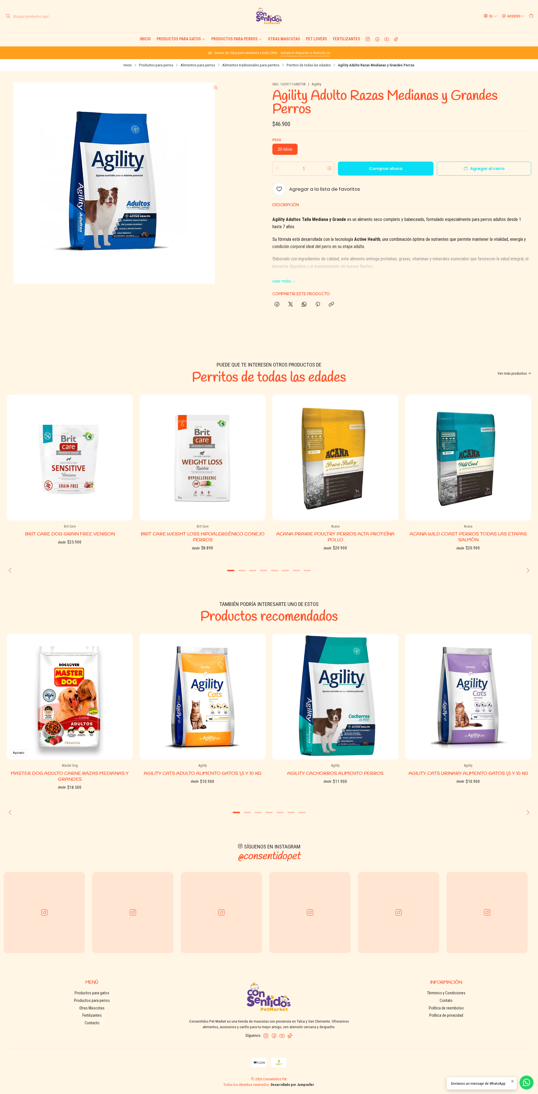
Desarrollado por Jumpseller (292, 1085)
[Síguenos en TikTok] (395, 39)
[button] (231, 570)
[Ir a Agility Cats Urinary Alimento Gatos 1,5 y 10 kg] (468, 697)
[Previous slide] (11, 570)
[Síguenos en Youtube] (386, 39)
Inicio (145, 39)
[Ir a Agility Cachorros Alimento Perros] (335, 697)
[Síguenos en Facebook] (377, 39)
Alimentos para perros (197, 65)
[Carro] (531, 16)
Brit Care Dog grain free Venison (70, 534)
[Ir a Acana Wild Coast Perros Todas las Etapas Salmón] (468, 458)
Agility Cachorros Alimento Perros (335, 773)
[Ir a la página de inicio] (269, 16)
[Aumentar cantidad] (329, 168)
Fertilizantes (346, 39)
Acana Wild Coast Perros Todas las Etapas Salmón (468, 537)
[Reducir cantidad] (277, 168)
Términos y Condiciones (446, 993)
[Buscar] (8, 16)
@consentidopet (269, 856)
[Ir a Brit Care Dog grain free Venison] (70, 458)
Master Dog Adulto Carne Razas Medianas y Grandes (70, 776)
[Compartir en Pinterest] (318, 305)
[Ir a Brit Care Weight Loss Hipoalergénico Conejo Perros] (203, 458)
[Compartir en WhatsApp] (304, 305)
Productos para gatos (179, 39)
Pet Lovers (316, 39)
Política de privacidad (446, 1015)
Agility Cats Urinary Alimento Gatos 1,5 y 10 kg (468, 773)
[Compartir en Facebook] (277, 305)
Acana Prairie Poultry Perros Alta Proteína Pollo (335, 537)
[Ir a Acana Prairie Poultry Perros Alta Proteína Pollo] (335, 458)
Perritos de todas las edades (309, 65)
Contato (446, 1000)
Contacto (92, 1023)
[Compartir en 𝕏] (290, 305)
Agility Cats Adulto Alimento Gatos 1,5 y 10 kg (202, 773)
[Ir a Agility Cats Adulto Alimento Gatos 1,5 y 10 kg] (203, 697)
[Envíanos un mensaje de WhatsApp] (527, 1083)
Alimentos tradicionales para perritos (250, 65)
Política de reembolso (446, 1008)
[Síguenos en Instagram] (367, 39)
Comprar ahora (385, 168)
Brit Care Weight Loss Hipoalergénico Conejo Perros (203, 537)
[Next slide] (527, 570)
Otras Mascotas (284, 39)
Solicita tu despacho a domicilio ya (305, 53)
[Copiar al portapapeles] (331, 305)
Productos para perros (234, 39)
